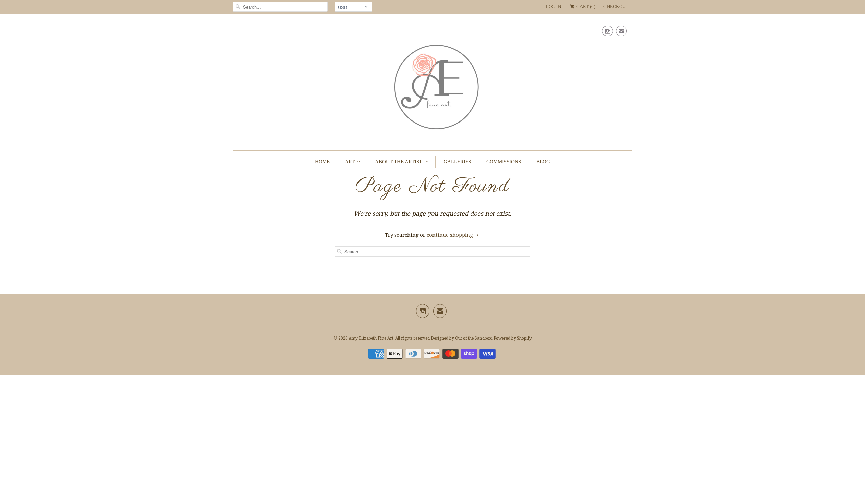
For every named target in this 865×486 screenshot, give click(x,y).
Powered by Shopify (513, 338)
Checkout (615, 6)
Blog (543, 161)
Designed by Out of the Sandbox (461, 338)
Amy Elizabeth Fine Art (371, 338)
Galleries (457, 161)
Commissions (503, 161)
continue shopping (450, 235)
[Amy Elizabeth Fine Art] (432, 83)
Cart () (585, 6)
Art (350, 161)
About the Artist (399, 161)
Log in (553, 6)
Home (322, 161)
